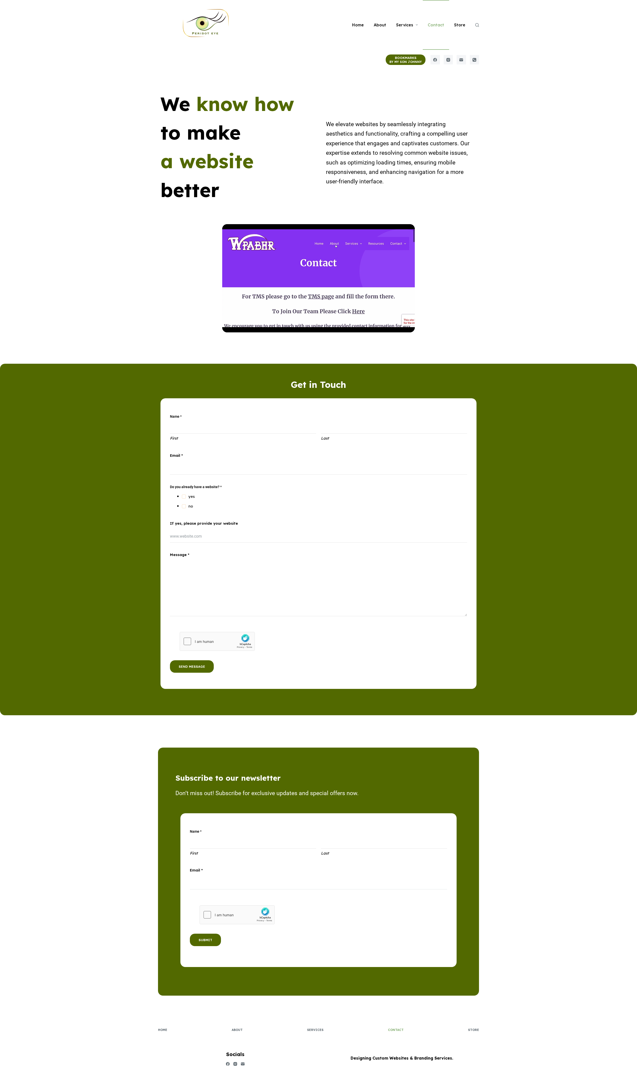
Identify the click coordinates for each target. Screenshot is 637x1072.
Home (358, 24)
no (190, 506)
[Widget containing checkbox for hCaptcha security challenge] (217, 641)
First (174, 438)
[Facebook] (435, 59)
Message (179, 554)
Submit (205, 940)
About (380, 24)
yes (191, 496)
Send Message (192, 666)
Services (404, 24)
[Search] (477, 25)
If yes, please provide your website (204, 523)
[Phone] (474, 59)
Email (176, 455)
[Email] (461, 59)
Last (325, 438)
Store (459, 24)
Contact (436, 24)
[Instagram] (448, 59)
